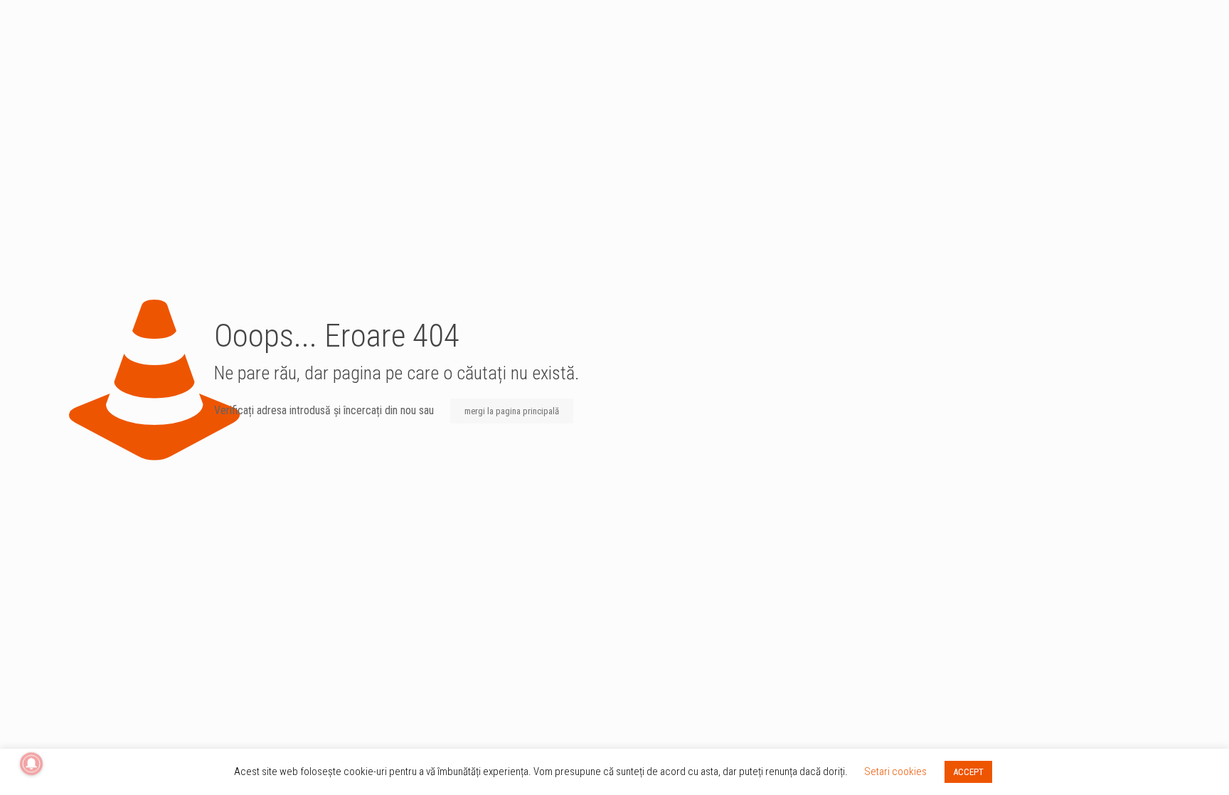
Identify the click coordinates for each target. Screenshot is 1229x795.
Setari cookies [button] (895, 771)
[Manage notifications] (31, 763)
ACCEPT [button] (968, 772)
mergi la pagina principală (511, 411)
